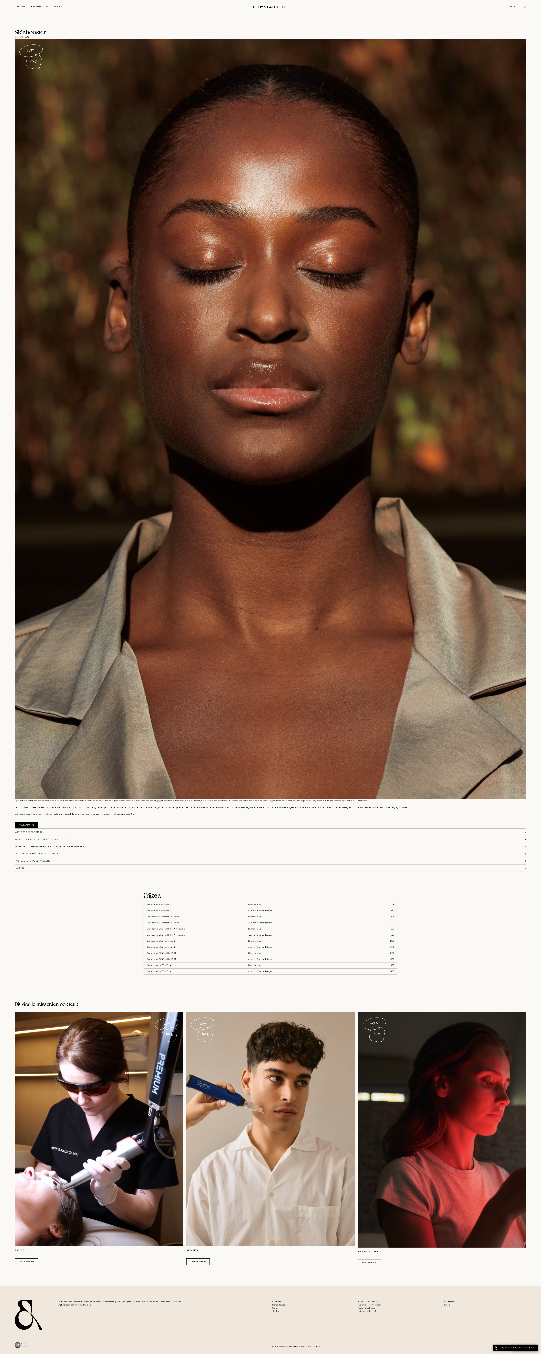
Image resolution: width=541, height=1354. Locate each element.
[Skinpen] (270, 1129)
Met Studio (314, 1347)
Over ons (20, 7)
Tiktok (447, 1305)
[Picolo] (99, 1129)
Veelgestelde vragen (368, 1302)
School (58, 7)
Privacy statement (367, 1311)
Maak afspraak (26, 825)
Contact (513, 7)
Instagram (449, 1302)
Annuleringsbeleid (366, 1308)
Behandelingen (39, 7)
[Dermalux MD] (442, 1130)
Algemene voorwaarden (369, 1305)
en (525, 7)
